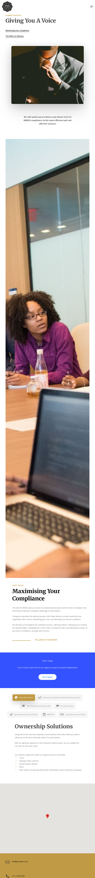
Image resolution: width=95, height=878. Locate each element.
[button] (91, 6)
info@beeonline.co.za (20, 861)
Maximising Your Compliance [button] (17, 30)
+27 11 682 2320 (18, 876)
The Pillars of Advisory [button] (15, 36)
